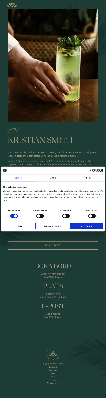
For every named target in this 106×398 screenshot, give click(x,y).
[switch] (40, 216)
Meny (53, 373)
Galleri (53, 377)
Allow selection (53, 226)
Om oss (53, 380)
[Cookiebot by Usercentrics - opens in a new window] (91, 170)
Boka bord (53, 245)
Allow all (86, 226)
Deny (19, 226)
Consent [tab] (18, 178)
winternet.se (54, 383)
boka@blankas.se (53, 277)
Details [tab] (53, 178)
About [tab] (87, 178)
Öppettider (53, 370)
